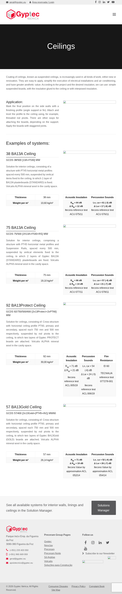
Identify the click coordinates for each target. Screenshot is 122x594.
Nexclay (48, 545)
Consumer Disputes (58, 586)
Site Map (55, 590)
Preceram (49, 549)
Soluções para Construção (58, 565)
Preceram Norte (52, 553)
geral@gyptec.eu (17, 2)
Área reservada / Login (43, 2)
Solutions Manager (104, 508)
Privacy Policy (79, 586)
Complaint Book (97, 586)
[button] (114, 14)
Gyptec (48, 541)
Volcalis (48, 561)
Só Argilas (49, 557)
